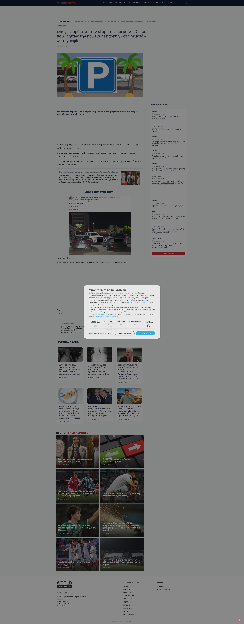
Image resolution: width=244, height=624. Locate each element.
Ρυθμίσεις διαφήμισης (99, 314)
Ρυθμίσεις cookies (98, 317)
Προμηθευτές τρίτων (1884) (136, 302)
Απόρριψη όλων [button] (125, 333)
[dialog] (122, 312)
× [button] (157, 287)
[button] (100, 333)
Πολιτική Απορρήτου (112, 317)
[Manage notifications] (239, 619)
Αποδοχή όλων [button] (145, 333)
